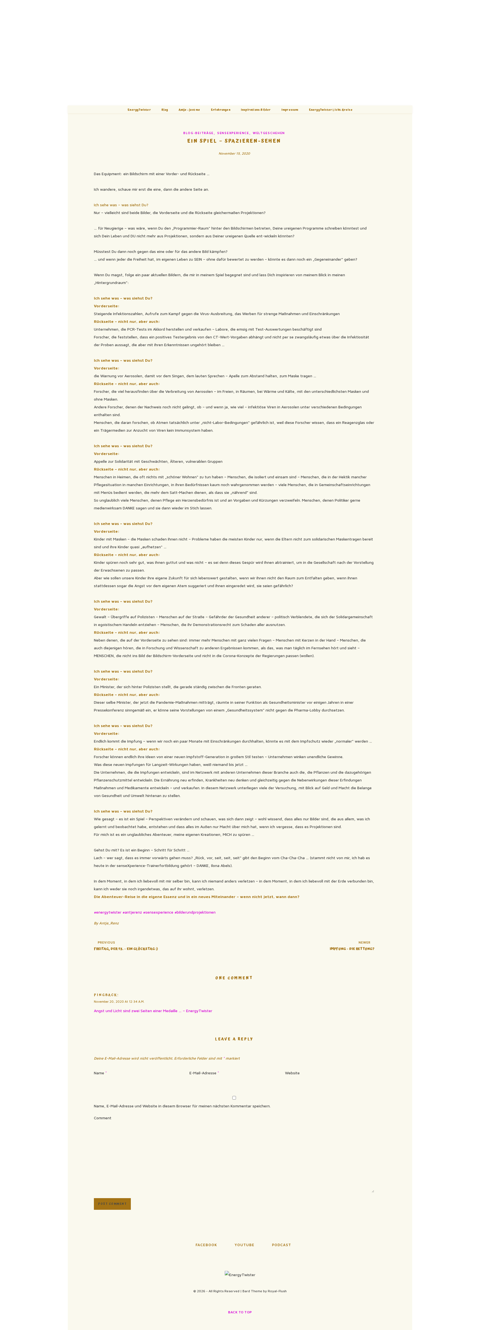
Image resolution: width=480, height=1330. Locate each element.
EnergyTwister (139, 110)
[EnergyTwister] (240, 52)
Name (100, 1072)
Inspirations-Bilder (256, 110)
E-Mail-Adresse (204, 1072)
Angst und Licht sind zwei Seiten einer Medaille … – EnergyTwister (153, 1010)
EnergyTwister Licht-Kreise (330, 110)
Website (292, 1072)
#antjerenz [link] (132, 912)
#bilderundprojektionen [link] (195, 912)
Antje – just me (189, 110)
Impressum (289, 110)
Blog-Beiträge (198, 133)
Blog (164, 110)
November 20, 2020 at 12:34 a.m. (119, 1001)
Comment (102, 1117)
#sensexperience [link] (158, 912)
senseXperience (233, 133)
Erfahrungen (220, 110)
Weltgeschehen (269, 133)
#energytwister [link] (107, 912)
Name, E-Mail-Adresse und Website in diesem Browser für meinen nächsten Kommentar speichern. (182, 1105)
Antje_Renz (109, 923)
